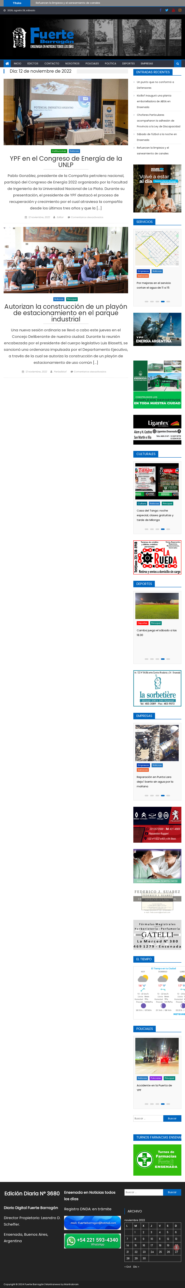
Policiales (92, 63)
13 (176, 1239)
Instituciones (59, 151)
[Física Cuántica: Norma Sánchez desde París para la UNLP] (158, 481)
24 (152, 1252)
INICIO (17, 63)
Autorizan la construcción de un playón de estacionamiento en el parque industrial (65, 313)
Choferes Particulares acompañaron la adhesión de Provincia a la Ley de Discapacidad (158, 120)
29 (136, 1258)
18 (160, 1245)
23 (144, 1252)
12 (168, 1239)
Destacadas (146, 765)
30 (144, 1258)
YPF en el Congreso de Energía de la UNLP (66, 162)
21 (127, 1252)
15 (136, 1245)
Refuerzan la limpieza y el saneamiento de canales (153, 150)
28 (128, 1258)
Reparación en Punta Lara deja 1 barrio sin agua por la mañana (156, 287)
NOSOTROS (72, 63)
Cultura (143, 503)
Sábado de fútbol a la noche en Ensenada (157, 137)
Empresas (147, 63)
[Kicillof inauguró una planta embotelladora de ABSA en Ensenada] (158, 743)
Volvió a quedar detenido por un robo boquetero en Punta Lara (159, 1090)
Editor (60, 217)
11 (159, 1239)
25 (160, 1252)
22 (136, 1252)
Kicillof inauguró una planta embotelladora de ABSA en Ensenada (154, 101)
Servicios (144, 275)
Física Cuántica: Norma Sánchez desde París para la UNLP (157, 515)
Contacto (51, 63)
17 (152, 1245)
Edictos (32, 63)
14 (127, 1245)
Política (110, 63)
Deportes (128, 63)
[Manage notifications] (176, 1247)
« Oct (127, 1267)
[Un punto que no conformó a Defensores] (158, 611)
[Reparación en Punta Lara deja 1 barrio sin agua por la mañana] (158, 249)
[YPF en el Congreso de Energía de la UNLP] (66, 112)
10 (152, 1239)
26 (168, 1252)
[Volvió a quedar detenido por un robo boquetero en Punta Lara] (160, 1056)
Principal (72, 299)
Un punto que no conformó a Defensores (62, 3)
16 (144, 1245)
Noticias (74, 151)
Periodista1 (60, 371)
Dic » (136, 1267)
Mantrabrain (71, 1284)
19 (168, 1245)
